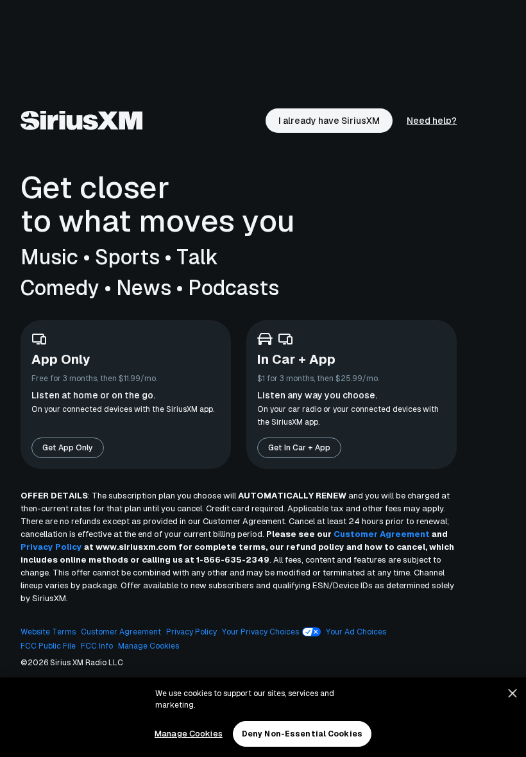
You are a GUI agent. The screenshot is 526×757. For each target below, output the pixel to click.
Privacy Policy (51, 546)
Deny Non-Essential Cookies (302, 734)
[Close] (512, 693)
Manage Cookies (189, 733)
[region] (263, 717)
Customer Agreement (382, 534)
